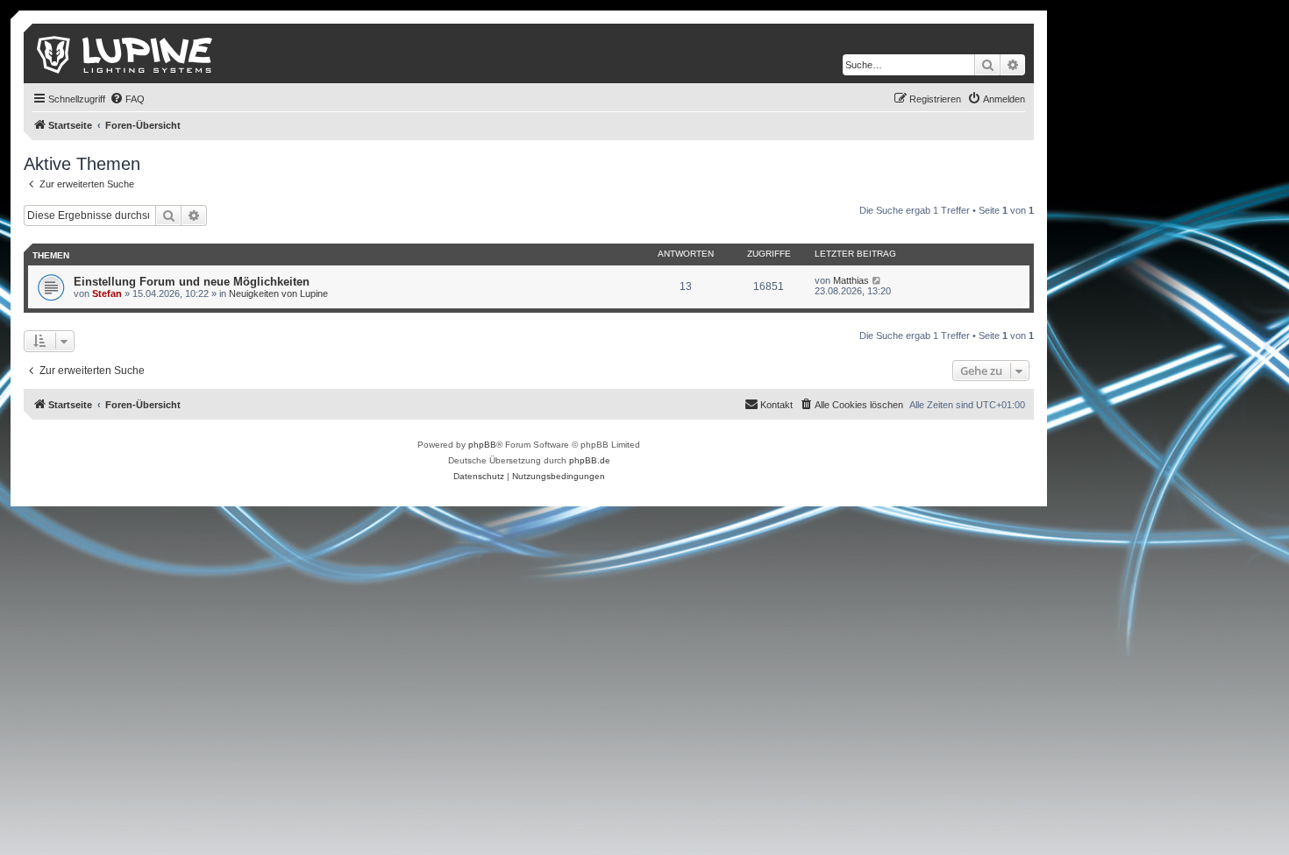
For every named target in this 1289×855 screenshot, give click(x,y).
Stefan (107, 293)
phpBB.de (589, 460)
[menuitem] (127, 99)
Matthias (851, 280)
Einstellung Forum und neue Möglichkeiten (192, 281)
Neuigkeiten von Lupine (278, 293)
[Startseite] (126, 53)
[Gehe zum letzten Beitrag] (877, 280)
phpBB (482, 444)
